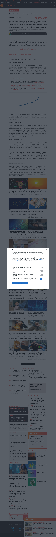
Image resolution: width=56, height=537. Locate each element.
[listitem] (28, 264)
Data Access (28, 287)
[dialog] (28, 268)
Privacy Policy (34, 287)
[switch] (41, 267)
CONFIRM (20, 283)
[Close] (47, 250)
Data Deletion (21, 287)
